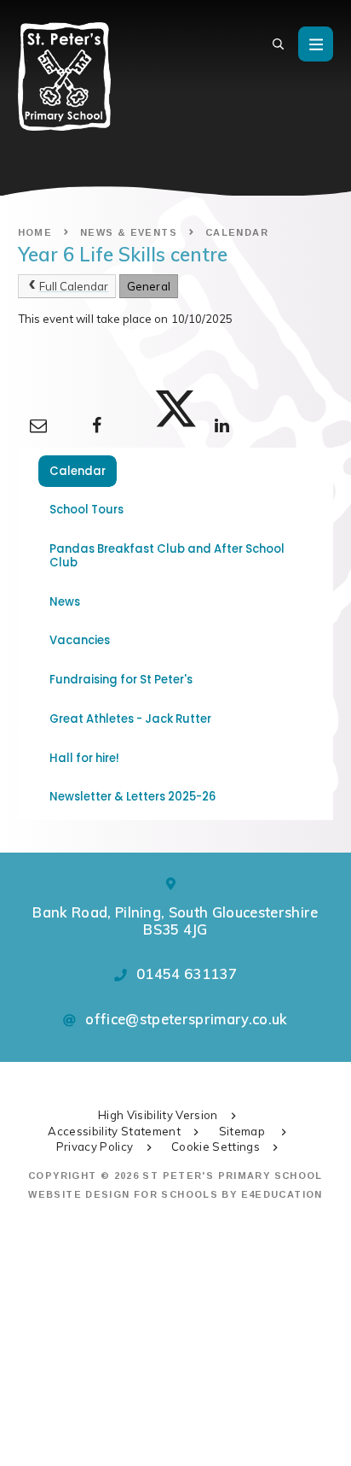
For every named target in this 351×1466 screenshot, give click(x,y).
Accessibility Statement (114, 1131)
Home (35, 232)
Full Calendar (74, 286)
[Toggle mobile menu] (315, 44)
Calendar (236, 232)
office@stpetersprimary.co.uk (186, 1019)
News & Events (128, 232)
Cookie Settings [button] (215, 1146)
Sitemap (243, 1131)
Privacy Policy (95, 1146)
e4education (282, 1194)
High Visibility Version (158, 1115)
